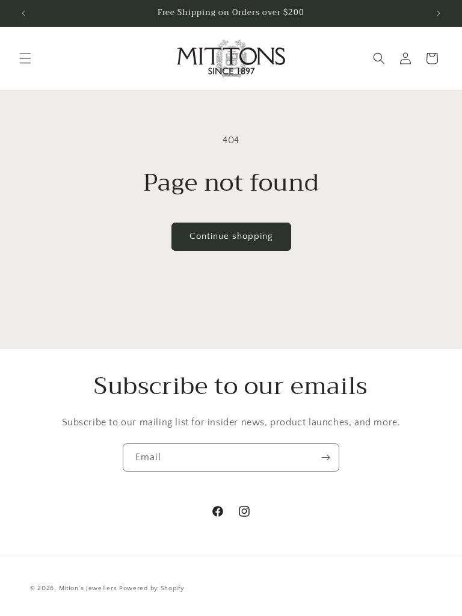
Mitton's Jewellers (88, 588)
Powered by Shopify (152, 588)
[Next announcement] (438, 13)
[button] (25, 58)
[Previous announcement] (23, 13)
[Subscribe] (325, 457)
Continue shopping (231, 236)
